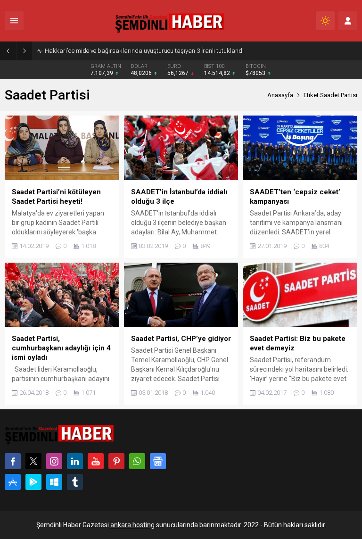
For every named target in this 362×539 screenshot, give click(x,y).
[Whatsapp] (137, 461)
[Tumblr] (75, 482)
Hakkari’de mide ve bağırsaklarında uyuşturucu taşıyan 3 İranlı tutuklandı (144, 50)
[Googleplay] (33, 482)
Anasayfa (280, 95)
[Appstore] (13, 482)
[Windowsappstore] (54, 482)
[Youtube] (96, 461)
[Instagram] (54, 461)
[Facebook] (13, 461)
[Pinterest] (116, 461)
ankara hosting (132, 525)
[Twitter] (33, 461)
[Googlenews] (158, 461)
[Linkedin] (75, 461)
